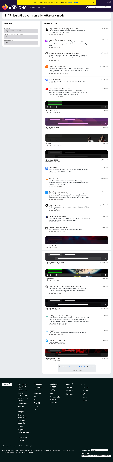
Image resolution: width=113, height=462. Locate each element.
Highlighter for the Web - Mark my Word (62, 316)
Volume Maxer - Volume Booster (60, 40)
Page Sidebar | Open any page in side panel (63, 29)
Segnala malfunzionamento (24, 432)
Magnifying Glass (55, 79)
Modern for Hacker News (57, 66)
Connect (69, 387)
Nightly (52, 390)
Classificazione (8, 40)
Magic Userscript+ (55, 205)
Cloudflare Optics (55, 179)
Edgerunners (49, 279)
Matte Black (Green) (52, 111)
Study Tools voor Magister (58, 192)
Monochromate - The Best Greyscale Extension (65, 286)
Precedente (63, 367)
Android (37, 403)
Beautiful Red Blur (51, 246)
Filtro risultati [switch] (8, 23)
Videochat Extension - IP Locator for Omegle (64, 53)
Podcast (84, 401)
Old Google (53, 167)
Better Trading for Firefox (57, 216)
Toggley (52, 331)
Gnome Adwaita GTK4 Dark (54, 262)
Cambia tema (85, 453)
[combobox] (98, 7)
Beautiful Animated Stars (53, 308)
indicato (21, 450)
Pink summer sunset (52, 127)
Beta (51, 393)
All (35, 409)
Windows (37, 393)
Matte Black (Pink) (51, 160)
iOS (35, 400)
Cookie (21, 446)
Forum (20, 426)
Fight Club (48, 144)
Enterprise (53, 403)
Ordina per (7, 28)
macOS (36, 396)
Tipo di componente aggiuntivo (13, 34)
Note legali (29, 446)
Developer (69, 394)
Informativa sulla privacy (9, 446)
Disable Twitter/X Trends (57, 340)
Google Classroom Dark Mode (59, 228)
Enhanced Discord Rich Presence (60, 89)
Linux (36, 406)
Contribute (69, 391)
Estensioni (32, 8)
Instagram (85, 387)
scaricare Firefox (73, 2)
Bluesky (84, 397)
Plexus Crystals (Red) (52, 358)
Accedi (109, 2)
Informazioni (22, 390)
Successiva (90, 367)
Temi (38, 8)
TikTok (84, 394)
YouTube (84, 391)
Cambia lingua (85, 450)
